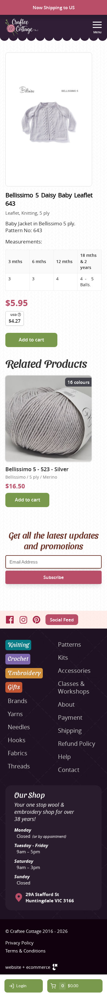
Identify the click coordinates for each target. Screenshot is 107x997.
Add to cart (31, 339)
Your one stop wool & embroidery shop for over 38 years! (44, 811)
